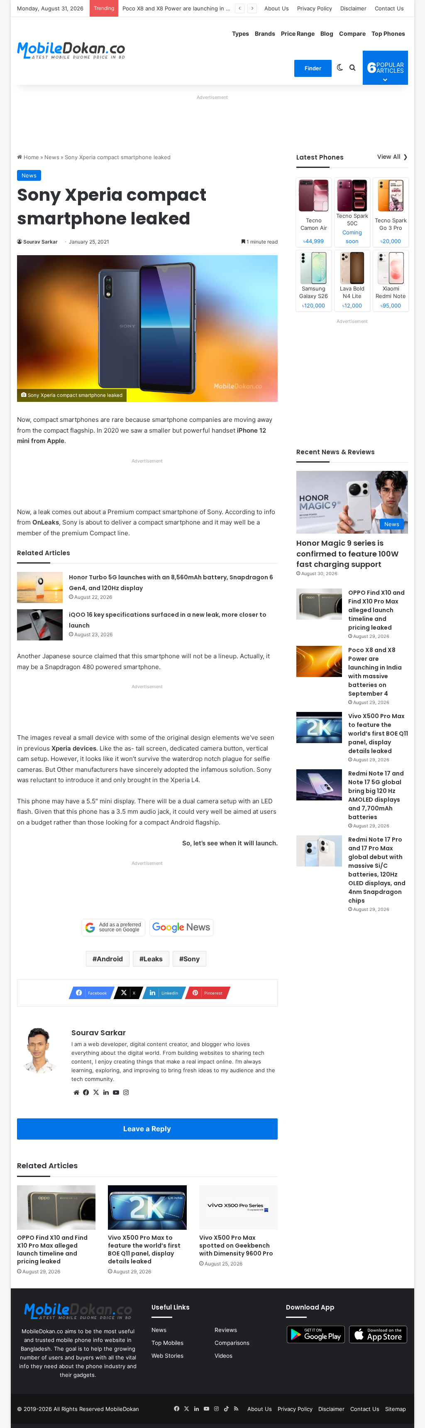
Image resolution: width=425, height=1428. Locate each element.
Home (30, 157)
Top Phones (388, 33)
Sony (191, 959)
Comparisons (232, 1342)
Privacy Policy (314, 8)
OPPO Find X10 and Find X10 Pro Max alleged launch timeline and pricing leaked (52, 1249)
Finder (313, 68)
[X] (96, 1093)
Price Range (298, 33)
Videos (223, 1355)
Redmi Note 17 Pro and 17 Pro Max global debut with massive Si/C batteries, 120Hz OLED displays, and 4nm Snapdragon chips (376, 870)
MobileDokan (122, 1409)
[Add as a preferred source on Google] (113, 927)
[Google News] (181, 927)
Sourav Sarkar (40, 242)
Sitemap (395, 1409)
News (51, 157)
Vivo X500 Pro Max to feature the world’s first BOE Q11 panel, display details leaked (144, 1249)
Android (110, 959)
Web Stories (167, 1355)
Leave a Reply (147, 1129)
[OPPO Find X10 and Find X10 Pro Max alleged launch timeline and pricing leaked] (56, 1207)
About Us (276, 8)
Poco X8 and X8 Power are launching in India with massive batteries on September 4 (375, 672)
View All (389, 157)
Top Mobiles (167, 1342)
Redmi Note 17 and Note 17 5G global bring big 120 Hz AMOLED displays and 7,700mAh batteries (376, 795)
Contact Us (389, 8)
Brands (265, 33)
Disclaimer (353, 8)
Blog (326, 33)
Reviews (226, 1330)
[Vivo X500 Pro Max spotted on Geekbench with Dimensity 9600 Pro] (238, 1207)
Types (240, 33)
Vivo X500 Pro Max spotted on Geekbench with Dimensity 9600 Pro (236, 1245)
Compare (352, 33)
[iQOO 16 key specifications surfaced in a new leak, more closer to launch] (40, 624)
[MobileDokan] (71, 50)
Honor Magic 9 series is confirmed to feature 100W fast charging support (347, 553)
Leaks (153, 959)
